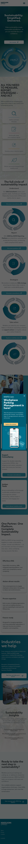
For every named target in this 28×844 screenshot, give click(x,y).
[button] (24, 395)
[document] (14, 422)
